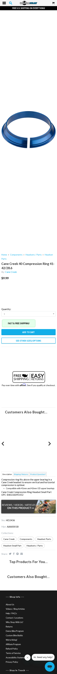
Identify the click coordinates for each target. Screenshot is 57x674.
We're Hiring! (11, 640)
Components (16, 254)
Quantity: (6, 309)
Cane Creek (11, 272)
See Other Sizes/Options (28, 340)
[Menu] (4, 3)
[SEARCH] (11, 3)
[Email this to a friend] (21, 554)
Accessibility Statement (16, 657)
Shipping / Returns (21, 474)
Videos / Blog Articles (15, 609)
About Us (10, 604)
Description (7, 474)
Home (4, 254)
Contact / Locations (14, 618)
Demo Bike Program (15, 631)
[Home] (28, 3)
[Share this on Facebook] (13, 554)
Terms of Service (13, 653)
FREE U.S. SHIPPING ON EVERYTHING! (28, 8)
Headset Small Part (12, 545)
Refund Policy (12, 648)
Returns (9, 626)
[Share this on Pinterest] (17, 554)
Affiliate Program (13, 644)
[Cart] (53, 4)
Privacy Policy (12, 662)
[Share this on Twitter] (9, 554)
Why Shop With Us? (14, 622)
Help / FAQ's (11, 613)
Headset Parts (44, 539)
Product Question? (38, 474)
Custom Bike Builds (14, 635)
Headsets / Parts (34, 254)
